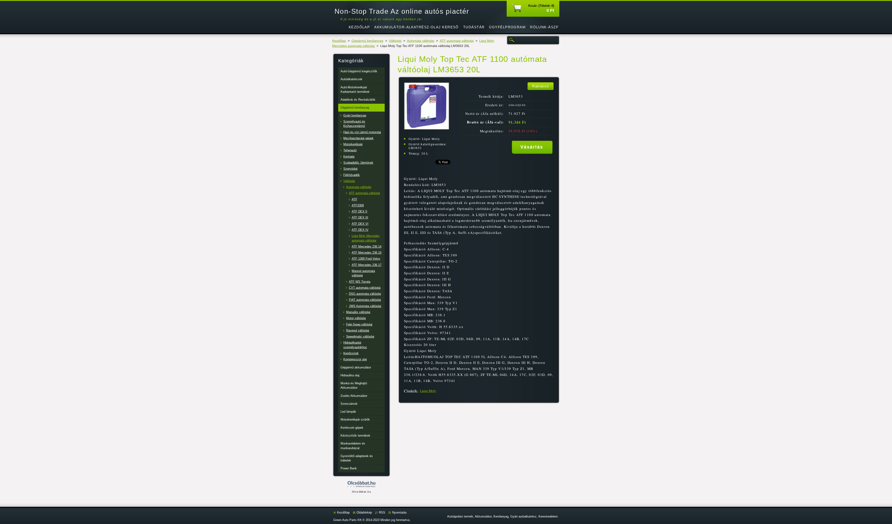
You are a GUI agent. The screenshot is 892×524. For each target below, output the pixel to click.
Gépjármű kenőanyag (367, 41)
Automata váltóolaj (420, 41)
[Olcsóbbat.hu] (361, 484)
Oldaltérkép (364, 512)
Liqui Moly (428, 390)
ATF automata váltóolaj (457, 41)
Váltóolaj (395, 41)
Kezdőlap (339, 41)
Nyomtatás (399, 512)
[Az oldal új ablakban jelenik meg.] (426, 128)
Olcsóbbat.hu (361, 491)
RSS (382, 512)
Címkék (410, 391)
